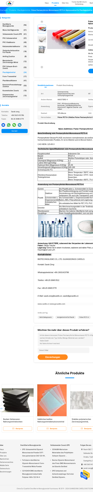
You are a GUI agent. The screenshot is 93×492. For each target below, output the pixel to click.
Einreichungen (52, 357)
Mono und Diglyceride (15, 30)
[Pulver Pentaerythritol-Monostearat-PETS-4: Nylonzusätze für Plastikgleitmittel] (66, 39)
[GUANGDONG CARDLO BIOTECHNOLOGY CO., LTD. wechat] (14, 125)
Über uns (3, 456)
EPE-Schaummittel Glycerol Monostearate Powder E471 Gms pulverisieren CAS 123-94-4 (33, 453)
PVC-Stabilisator (15, 42)
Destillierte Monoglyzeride (15, 25)
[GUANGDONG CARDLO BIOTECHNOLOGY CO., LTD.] (10, 3)
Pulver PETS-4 (84, 317)
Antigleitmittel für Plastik (65, 317)
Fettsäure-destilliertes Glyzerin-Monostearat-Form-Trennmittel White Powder (33, 463)
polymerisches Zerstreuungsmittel (15, 95)
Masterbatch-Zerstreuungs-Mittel (15, 61)
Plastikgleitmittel (15, 72)
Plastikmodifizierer (15, 80)
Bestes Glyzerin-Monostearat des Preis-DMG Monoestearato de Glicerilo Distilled (64, 463)
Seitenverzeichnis (6, 462)
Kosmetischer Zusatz (15, 91)
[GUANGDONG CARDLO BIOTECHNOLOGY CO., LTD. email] (3, 125)
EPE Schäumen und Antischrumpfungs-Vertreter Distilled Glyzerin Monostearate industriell (63, 474)
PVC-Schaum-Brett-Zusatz (15, 67)
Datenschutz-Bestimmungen (5, 470)
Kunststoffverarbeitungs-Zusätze (15, 85)
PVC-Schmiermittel (15, 38)
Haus (2, 449)
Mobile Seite (4, 465)
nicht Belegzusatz (46, 317)
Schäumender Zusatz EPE (15, 34)
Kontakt (14, 131)
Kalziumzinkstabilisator (15, 46)
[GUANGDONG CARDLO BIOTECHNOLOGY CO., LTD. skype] (19, 125)
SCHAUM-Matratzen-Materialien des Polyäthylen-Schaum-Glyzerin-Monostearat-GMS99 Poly (63, 453)
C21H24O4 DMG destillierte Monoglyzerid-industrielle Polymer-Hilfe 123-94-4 (32, 474)
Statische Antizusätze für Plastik (15, 51)
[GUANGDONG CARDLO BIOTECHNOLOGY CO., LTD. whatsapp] (9, 125)
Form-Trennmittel (15, 76)
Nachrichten (4, 459)
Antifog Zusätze (15, 56)
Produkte (3, 453)
